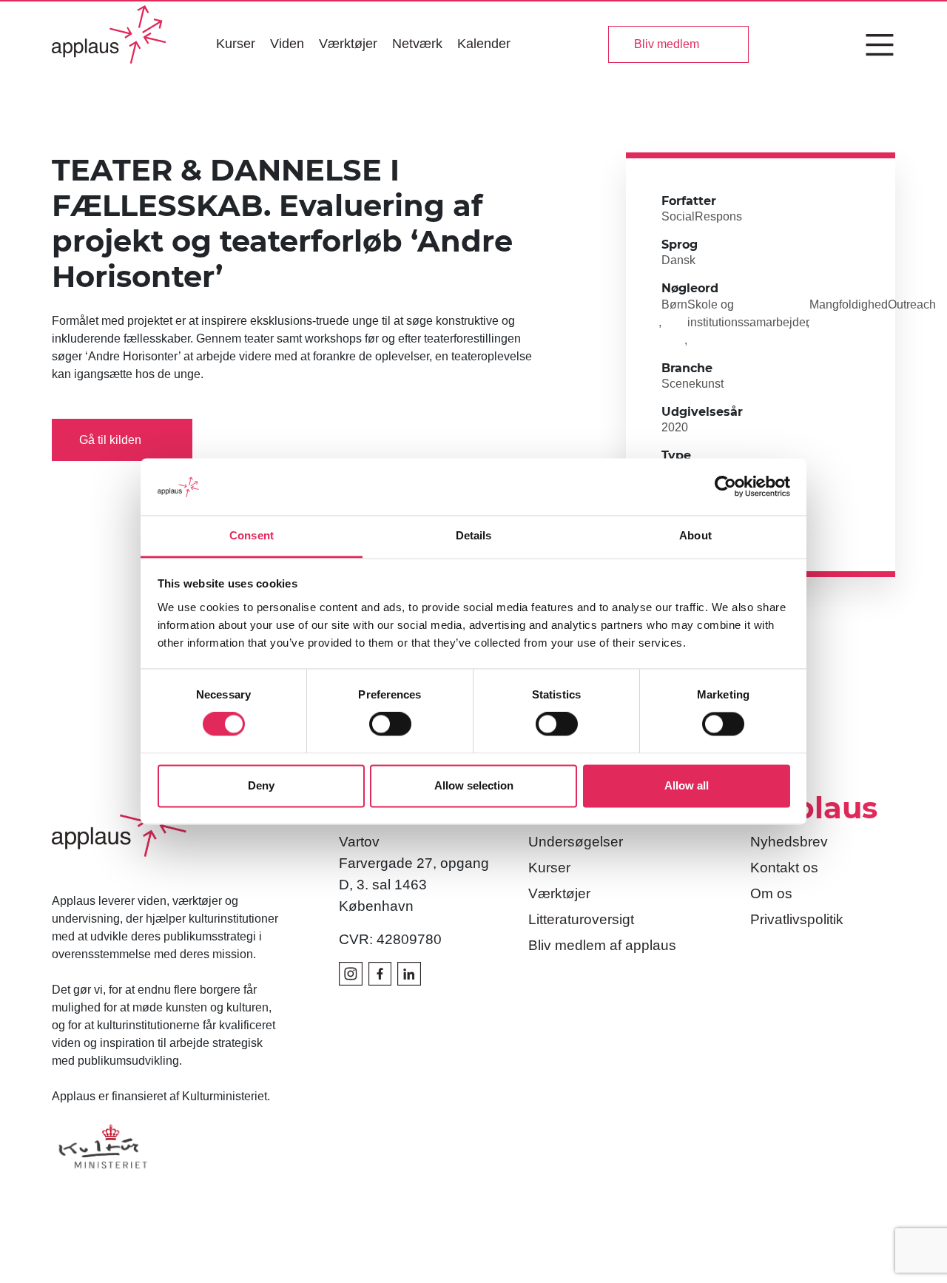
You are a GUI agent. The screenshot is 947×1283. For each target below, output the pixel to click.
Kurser (235, 43)
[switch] (390, 724)
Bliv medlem (666, 44)
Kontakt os (784, 867)
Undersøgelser (575, 841)
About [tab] (695, 535)
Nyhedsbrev (789, 841)
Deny (261, 785)
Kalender (483, 43)
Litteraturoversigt (581, 919)
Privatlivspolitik (796, 919)
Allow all (686, 785)
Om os (771, 893)
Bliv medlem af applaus (602, 945)
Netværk (417, 43)
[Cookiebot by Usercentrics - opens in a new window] (725, 487)
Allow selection (473, 785)
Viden (287, 43)
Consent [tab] (251, 535)
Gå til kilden (110, 440)
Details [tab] (474, 535)
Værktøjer (348, 43)
